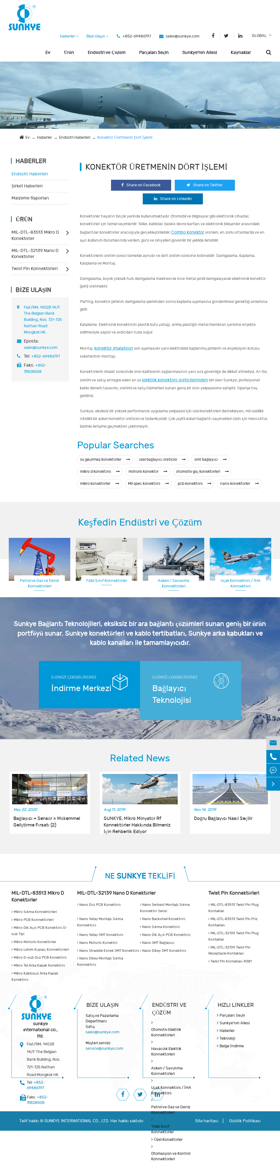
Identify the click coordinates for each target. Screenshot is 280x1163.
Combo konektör (187, 232)
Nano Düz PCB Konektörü (99, 905)
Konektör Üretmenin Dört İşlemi (124, 137)
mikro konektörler (95, 483)
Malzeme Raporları (30, 198)
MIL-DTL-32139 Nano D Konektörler (35, 253)
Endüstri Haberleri (74, 137)
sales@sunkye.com (182, 36)
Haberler (68, 36)
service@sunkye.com (104, 1048)
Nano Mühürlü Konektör (98, 943)
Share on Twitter (208, 185)
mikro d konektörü (96, 471)
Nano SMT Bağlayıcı (157, 943)
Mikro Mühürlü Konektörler (34, 942)
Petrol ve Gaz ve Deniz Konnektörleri (39, 583)
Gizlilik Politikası (245, 1121)
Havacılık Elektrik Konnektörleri (166, 1051)
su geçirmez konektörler (101, 459)
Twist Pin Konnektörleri (34, 268)
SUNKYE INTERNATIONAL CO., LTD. (76, 1121)
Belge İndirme (232, 1046)
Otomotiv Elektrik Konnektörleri (166, 1032)
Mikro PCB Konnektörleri (33, 920)
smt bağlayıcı (206, 459)
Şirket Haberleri (27, 186)
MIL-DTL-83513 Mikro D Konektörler (35, 235)
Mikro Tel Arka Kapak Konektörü (39, 965)
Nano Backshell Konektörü (163, 919)
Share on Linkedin (176, 198)
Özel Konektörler (168, 1139)
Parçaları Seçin (154, 52)
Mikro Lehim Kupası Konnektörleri (41, 949)
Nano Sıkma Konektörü (160, 927)
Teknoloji (227, 1038)
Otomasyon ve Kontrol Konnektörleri (170, 1156)
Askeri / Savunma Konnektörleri (173, 583)
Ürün (69, 52)
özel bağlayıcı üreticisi (158, 459)
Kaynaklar (241, 52)
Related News (140, 758)
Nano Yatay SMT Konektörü (100, 935)
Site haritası (206, 1121)
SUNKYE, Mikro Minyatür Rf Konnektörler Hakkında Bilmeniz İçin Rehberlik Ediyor (137, 822)
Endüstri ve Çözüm (107, 52)
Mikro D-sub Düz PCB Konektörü (40, 957)
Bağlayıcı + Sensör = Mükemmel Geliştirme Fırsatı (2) (46, 822)
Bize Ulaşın (96, 36)
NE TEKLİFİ (140, 876)
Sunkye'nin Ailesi (199, 52)
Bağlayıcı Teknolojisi (171, 694)
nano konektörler (235, 483)
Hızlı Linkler (236, 1005)
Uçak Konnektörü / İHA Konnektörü (241, 583)
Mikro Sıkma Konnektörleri (35, 912)
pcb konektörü (190, 483)
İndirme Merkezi (81, 688)
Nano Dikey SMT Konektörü (163, 951)
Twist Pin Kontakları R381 (231, 961)
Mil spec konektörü (144, 483)
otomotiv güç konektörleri (198, 471)
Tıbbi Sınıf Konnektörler (106, 580)
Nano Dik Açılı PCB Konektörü (166, 935)
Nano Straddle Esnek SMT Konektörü (108, 951)
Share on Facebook (143, 185)
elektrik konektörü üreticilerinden (175, 380)
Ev (47, 52)
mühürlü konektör (144, 471)
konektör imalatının (113, 348)
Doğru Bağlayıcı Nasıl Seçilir (223, 818)
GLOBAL (259, 35)
